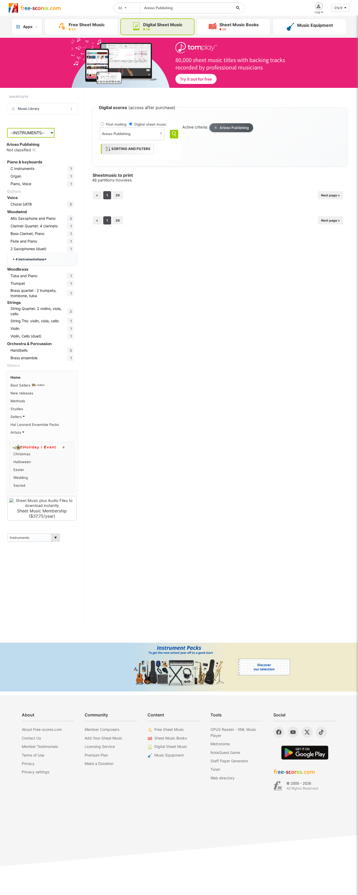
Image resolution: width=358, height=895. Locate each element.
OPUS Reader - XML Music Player (233, 732)
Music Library (28, 108)
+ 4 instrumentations (29, 259)
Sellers (16, 417)
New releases (21, 393)
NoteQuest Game (225, 752)
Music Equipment (169, 755)
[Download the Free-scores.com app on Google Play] (304, 752)
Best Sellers (20, 385)
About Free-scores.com (42, 729)
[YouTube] (293, 732)
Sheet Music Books (170, 738)
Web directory (222, 778)
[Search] (174, 134)
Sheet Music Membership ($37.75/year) (42, 513)
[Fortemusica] (278, 786)
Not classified (21, 150)
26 (118, 195)
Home (15, 377)
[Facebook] (278, 732)
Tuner (215, 769)
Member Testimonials (40, 746)
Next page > (330, 195)
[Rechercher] (238, 8)
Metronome (220, 744)
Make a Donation (99, 763)
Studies (16, 409)
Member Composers (102, 729)
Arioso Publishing (234, 128)
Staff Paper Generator (229, 761)
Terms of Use (33, 755)
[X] (307, 732)
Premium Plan (96, 755)
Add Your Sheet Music (103, 738)
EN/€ (338, 8)
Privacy (28, 763)
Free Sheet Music (169, 729)
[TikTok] (321, 732)
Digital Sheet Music (170, 746)
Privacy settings (35, 772)
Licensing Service (100, 746)
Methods (17, 401)
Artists (16, 432)
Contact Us (31, 738)
